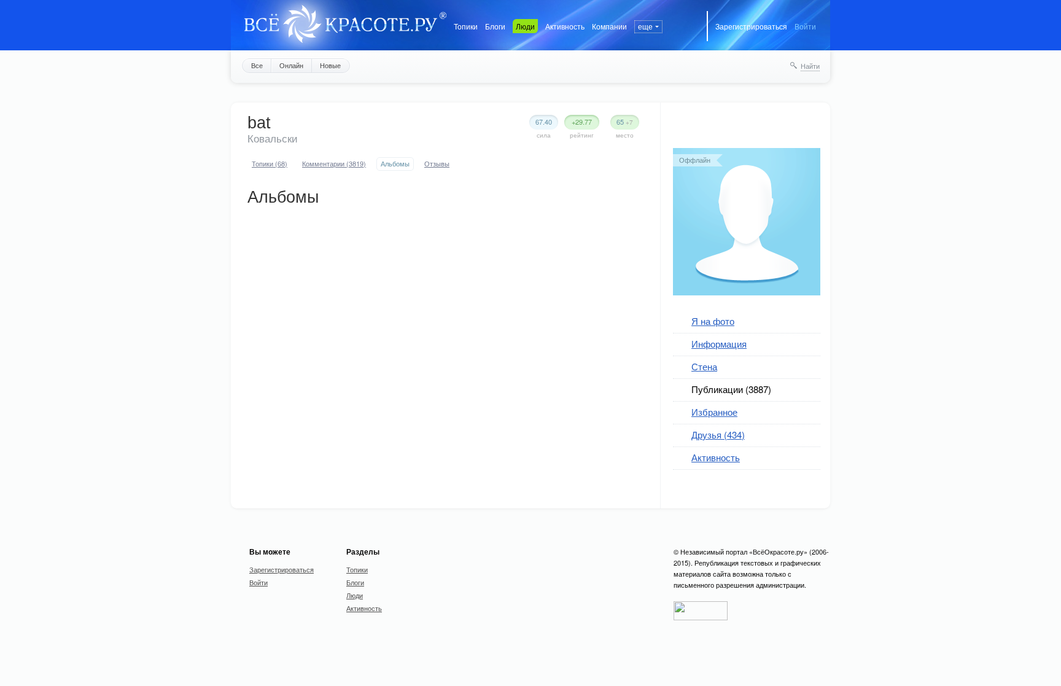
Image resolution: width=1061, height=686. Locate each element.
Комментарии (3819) (334, 164)
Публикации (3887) (731, 389)
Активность (565, 26)
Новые (330, 65)
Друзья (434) (718, 434)
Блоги (495, 26)
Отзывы (436, 164)
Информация (719, 343)
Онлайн (291, 65)
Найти (810, 66)
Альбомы (395, 164)
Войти (805, 26)
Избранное (714, 411)
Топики (466, 26)
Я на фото (712, 320)
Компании (609, 26)
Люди (525, 26)
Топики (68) (269, 164)
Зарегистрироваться (751, 26)
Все (257, 65)
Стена (704, 366)
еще (645, 26)
